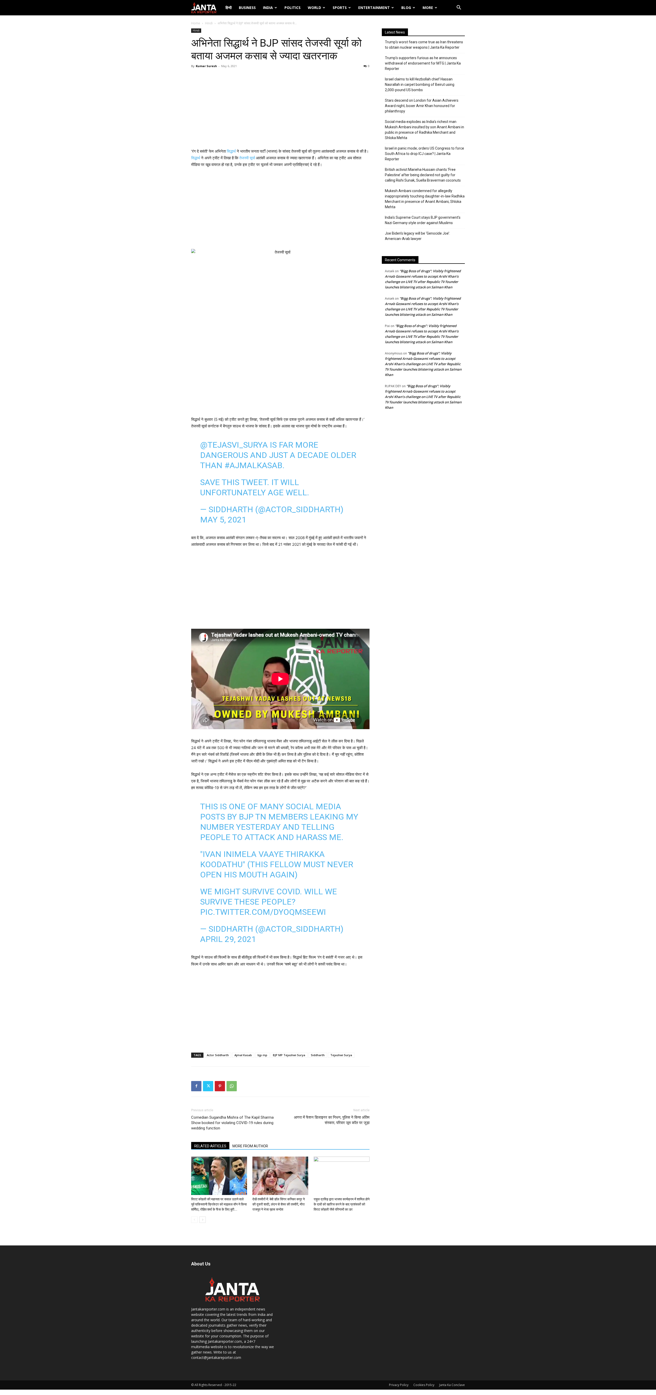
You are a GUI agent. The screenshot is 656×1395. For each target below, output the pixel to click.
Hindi (209, 23)
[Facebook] (196, 1086)
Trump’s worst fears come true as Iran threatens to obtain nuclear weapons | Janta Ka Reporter (424, 44)
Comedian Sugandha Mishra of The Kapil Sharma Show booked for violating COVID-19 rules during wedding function (232, 1122)
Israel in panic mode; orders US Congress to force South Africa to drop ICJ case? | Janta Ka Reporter (424, 153)
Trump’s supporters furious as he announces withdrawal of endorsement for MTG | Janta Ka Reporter (423, 63)
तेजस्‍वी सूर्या (247, 157)
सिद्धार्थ (231, 151)
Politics (292, 7)
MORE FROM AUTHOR (250, 1146)
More (428, 7)
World (314, 7)
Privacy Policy (398, 1385)
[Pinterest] (220, 1086)
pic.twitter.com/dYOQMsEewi (263, 912)
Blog (406, 7)
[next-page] (202, 1219)
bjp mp (262, 1055)
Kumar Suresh (206, 66)
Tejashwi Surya (341, 1055)
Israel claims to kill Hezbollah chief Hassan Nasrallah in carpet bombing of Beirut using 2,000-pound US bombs (419, 84)
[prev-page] (194, 1219)
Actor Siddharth (218, 1055)
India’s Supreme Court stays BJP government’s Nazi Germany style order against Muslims (422, 220)
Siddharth (318, 1055)
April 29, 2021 (228, 939)
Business (247, 7)
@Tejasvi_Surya (234, 445)
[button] (459, 8)
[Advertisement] (280, 109)
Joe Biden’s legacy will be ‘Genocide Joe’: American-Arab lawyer (417, 236)
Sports (340, 7)
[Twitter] (208, 1086)
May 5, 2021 (223, 520)
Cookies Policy (423, 1385)
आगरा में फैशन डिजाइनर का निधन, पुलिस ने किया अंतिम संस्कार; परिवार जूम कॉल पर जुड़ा (332, 1120)
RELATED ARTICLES (210, 1146)
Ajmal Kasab (243, 1055)
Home (195, 23)
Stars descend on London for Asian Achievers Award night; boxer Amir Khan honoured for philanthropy (421, 105)
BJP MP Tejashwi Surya (289, 1055)
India (268, 7)
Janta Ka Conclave (452, 1385)
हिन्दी (228, 7)
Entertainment (374, 7)
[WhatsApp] (232, 1086)
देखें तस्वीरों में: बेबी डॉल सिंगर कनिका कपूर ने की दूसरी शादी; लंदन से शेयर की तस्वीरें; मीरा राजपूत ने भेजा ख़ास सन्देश (278, 1204)
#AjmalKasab (253, 465)
